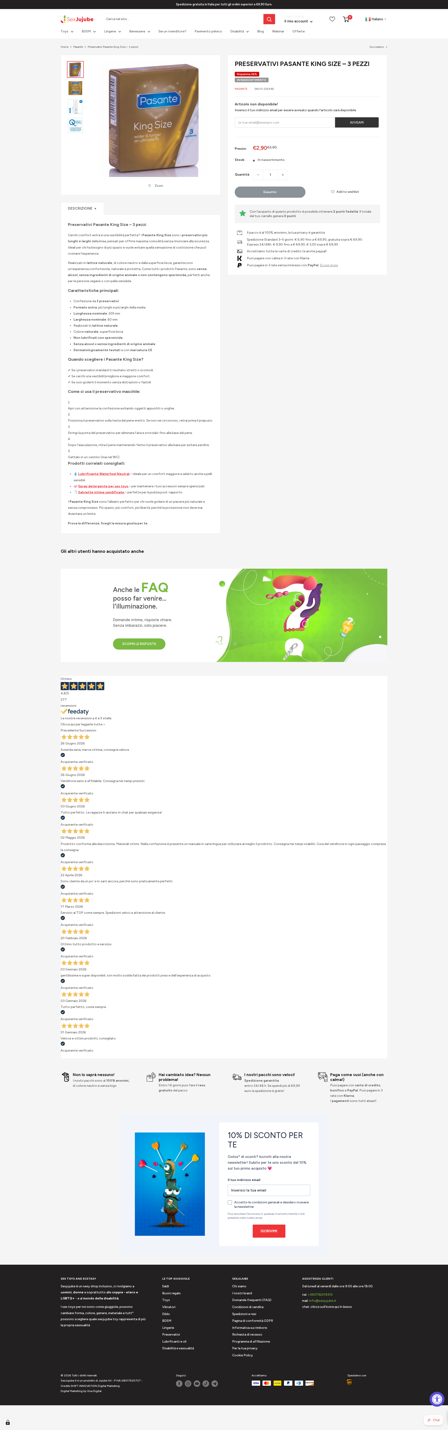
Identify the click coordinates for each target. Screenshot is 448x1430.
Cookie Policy (242, 1355)
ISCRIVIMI (269, 1231)
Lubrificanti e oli (174, 1341)
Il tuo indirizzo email (244, 1180)
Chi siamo (239, 1286)
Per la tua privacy (245, 1348)
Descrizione (82, 208)
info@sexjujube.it (322, 1301)
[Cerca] (269, 19)
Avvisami (357, 122)
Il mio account (296, 21)
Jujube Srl (105, 1380)
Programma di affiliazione (251, 1341)
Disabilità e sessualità (178, 1348)
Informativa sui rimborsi (249, 1328)
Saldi (165, 1286)
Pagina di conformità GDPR (252, 1321)
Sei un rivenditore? (172, 32)
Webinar (278, 32)
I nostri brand (242, 1293)
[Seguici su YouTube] (197, 1383)
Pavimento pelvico (208, 32)
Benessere (137, 32)
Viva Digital (94, 1391)
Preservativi (171, 1335)
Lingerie (110, 32)
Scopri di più (329, 265)
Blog (260, 32)
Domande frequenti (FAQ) (251, 1300)
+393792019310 (320, 1295)
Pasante (78, 46)
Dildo (166, 1314)
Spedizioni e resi (244, 1314)
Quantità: (242, 175)
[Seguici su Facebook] (179, 1383)
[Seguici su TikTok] (206, 1383)
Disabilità (237, 32)
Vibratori (168, 1307)
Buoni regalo (171, 1293)
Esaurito (269, 192)
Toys (64, 32)
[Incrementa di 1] (283, 175)
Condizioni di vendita (247, 1307)
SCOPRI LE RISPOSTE (139, 644)
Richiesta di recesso (247, 1335)
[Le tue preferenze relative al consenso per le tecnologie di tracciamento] (8, 1422)
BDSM (86, 32)
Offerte (298, 32)
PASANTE (241, 88)
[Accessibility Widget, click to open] (437, 1399)
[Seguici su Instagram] (188, 1383)
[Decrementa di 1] (258, 175)
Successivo (376, 46)
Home (65, 46)
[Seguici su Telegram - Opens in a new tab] (214, 1383)
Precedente (70, 730)
